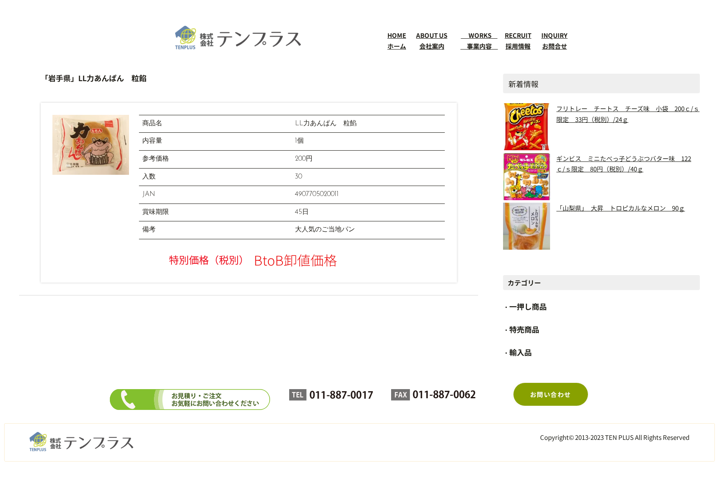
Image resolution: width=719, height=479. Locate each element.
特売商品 (524, 329)
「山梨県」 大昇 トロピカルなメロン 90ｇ (620, 208)
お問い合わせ (550, 394)
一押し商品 (528, 306)
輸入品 (520, 352)
